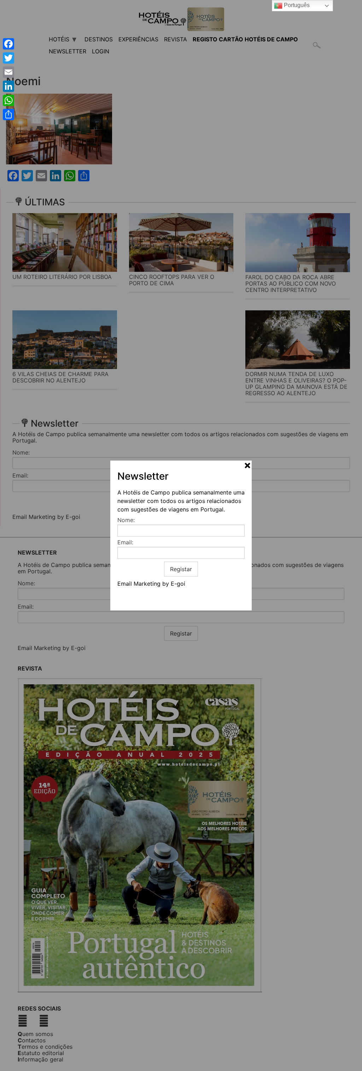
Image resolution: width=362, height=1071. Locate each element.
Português (296, 5)
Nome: (126, 520)
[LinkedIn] (8, 86)
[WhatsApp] (8, 100)
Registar (181, 569)
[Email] (8, 72)
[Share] (8, 114)
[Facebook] (8, 44)
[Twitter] (8, 58)
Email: (125, 542)
